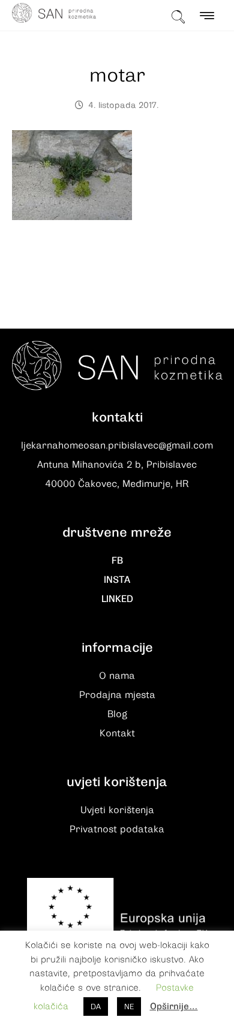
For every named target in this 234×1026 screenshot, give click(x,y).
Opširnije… (174, 1006)
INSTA (117, 579)
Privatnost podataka (117, 829)
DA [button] (96, 1006)
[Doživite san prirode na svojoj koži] (54, 13)
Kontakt (117, 733)
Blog (117, 714)
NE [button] (129, 1006)
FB (117, 560)
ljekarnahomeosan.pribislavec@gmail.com (117, 445)
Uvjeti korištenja (117, 810)
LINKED (117, 599)
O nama (117, 675)
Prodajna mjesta (117, 695)
